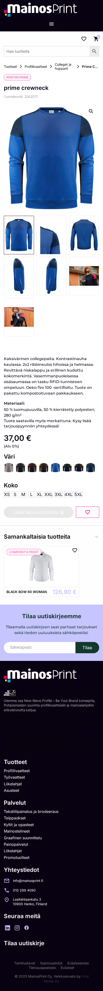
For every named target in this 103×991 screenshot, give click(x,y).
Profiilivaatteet (36, 66)
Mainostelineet (17, 831)
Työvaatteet (14, 777)
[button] (91, 111)
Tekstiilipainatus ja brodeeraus (31, 811)
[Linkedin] (7, 927)
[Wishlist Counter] (84, 39)
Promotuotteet (16, 857)
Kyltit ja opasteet (19, 824)
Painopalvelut (16, 844)
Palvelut (15, 802)
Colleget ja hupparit (63, 66)
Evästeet (67, 968)
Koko (11, 485)
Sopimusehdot (51, 963)
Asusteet (11, 790)
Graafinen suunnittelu (23, 837)
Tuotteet (10, 66)
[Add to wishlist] (87, 512)
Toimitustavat (24, 963)
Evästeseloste (78, 963)
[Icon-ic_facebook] (26, 927)
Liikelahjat (13, 783)
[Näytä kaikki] (96, 537)
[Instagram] (17, 927)
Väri (9, 456)
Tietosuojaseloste (42, 968)
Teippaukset (15, 818)
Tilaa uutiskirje (24, 943)
